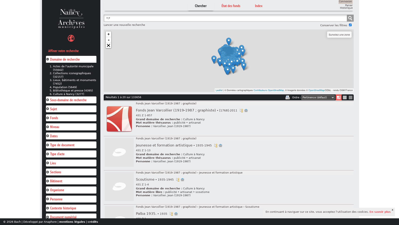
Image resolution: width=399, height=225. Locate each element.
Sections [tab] (55, 172)
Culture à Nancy (194, 119)
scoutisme (202, 192)
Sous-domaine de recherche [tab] (68, 100)
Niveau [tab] (54, 126)
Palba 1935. (151, 214)
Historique (346, 7)
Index (258, 5)
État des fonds (231, 5)
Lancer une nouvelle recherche (124, 24)
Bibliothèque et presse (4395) (73, 90)
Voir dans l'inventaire (241, 110)
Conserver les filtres (333, 25)
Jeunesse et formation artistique (174, 145)
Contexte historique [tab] (63, 208)
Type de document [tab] (62, 144)
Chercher (201, 5)
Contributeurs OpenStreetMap (269, 90)
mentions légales (72, 221)
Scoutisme (155, 179)
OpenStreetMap (316, 90)
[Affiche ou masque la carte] (71, 39)
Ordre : (296, 97)
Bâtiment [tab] (56, 181)
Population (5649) (65, 87)
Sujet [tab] (53, 108)
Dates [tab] (54, 136)
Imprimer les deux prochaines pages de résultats (287, 97)
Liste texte (345, 98)
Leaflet (219, 90)
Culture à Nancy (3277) (68, 94)
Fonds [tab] (54, 117)
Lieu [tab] (53, 163)
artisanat (195, 122)
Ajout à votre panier (246, 110)
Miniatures (351, 97)
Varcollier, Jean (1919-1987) (172, 126)
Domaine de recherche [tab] (65, 59)
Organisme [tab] (57, 190)
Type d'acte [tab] (57, 153)
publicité (179, 122)
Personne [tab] (56, 199)
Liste (339, 97)
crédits (93, 221)
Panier (349, 5)
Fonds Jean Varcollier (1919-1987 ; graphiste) (166, 103)
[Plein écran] (108, 45)
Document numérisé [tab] (63, 217)
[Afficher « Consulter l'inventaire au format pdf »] (119, 132)
